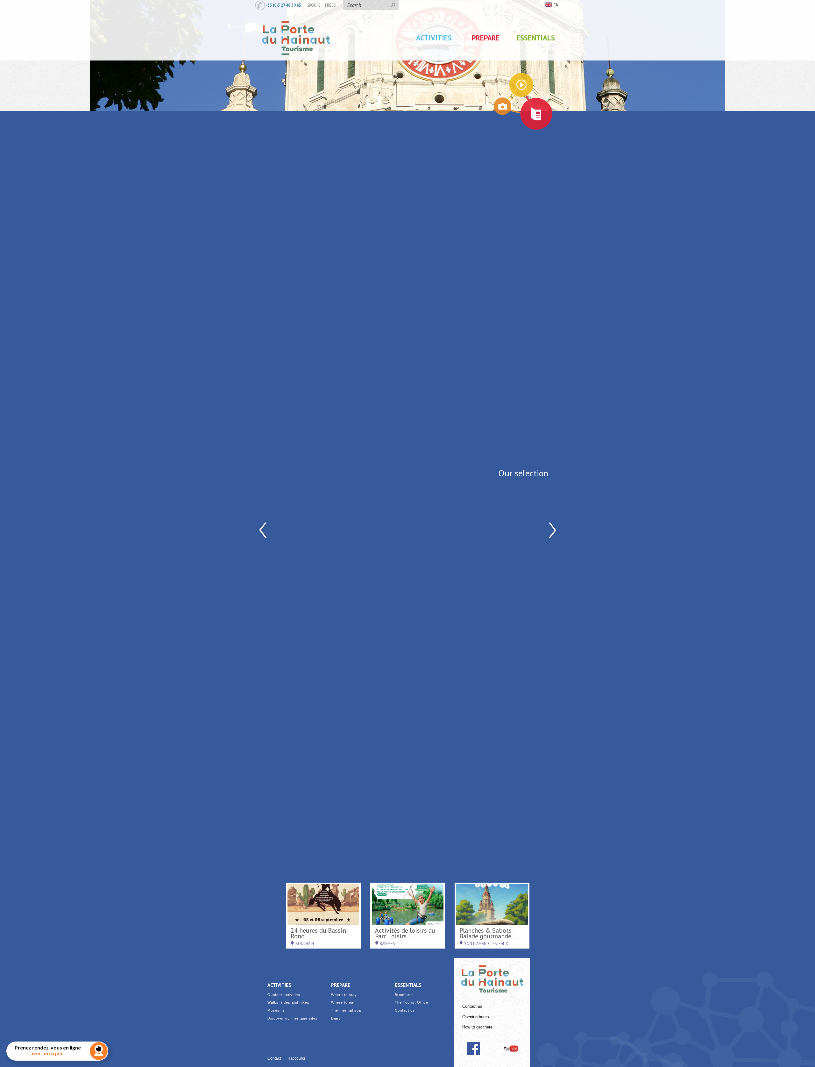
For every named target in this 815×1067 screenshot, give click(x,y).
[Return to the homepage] (296, 61)
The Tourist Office (411, 1002)
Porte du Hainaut (492, 976)
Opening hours (475, 1017)
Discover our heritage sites (292, 1018)
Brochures (404, 995)
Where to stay (344, 995)
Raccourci (296, 1058)
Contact (274, 1058)
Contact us (472, 1006)
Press (330, 5)
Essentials (535, 37)
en (556, 4)
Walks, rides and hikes (288, 1002)
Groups (314, 5)
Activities (434, 37)
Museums (276, 1010)
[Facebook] (473, 1048)
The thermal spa (346, 1010)
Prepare (486, 37)
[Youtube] (511, 1048)
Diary (336, 1018)
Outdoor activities (283, 995)
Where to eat (343, 1002)
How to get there (477, 1027)
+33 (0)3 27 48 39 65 (283, 5)
